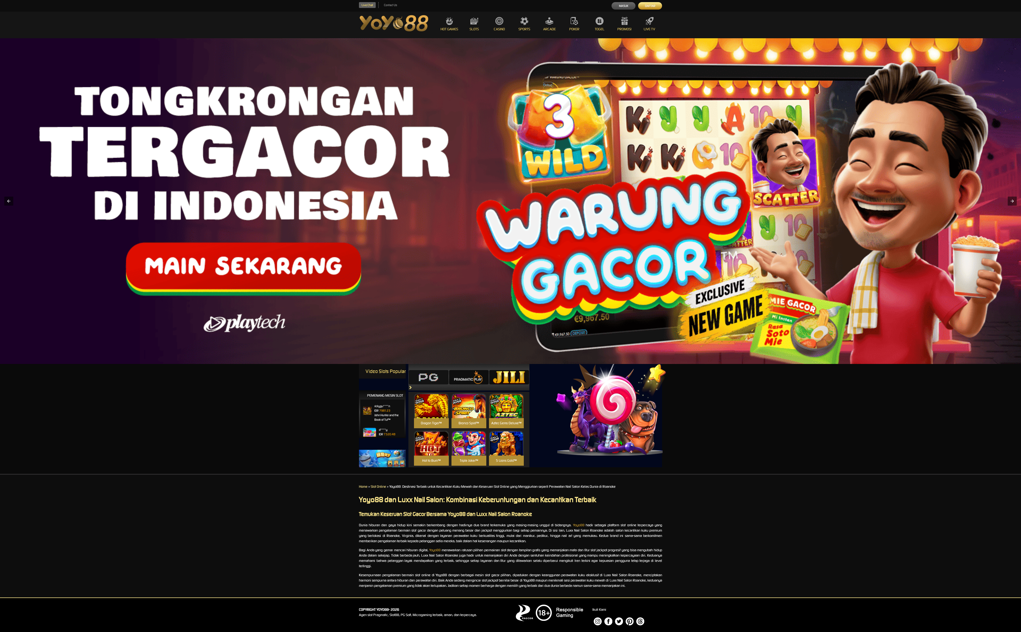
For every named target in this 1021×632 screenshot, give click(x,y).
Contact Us (390, 5)
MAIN (431, 411)
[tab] (429, 377)
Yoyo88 (578, 525)
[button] (8, 201)
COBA (431, 399)
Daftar (650, 6)
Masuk (623, 6)
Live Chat (367, 5)
